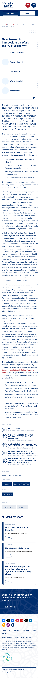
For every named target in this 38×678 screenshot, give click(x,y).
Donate (28, 13)
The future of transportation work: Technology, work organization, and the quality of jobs (18, 570)
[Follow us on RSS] (3, 625)
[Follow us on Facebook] (12, 620)
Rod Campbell (26, 533)
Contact (4, 633)
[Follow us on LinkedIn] (30, 620)
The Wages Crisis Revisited (17, 548)
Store (34, 630)
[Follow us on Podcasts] (8, 625)
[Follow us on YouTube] (21, 620)
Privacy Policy (6, 630)
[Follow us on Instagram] (17, 620)
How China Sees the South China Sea (17, 528)
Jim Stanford (19, 551)
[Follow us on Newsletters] (12, 625)
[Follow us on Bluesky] (3, 620)
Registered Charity (7, 658)
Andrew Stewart (10, 551)
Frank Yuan (9, 533)
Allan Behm (16, 533)
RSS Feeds (26, 630)
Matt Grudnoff (20, 577)
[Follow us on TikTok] (26, 620)
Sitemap (16, 630)
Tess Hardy (28, 551)
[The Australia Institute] (12, 5)
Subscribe (10, 13)
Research (10, 25)
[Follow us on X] (8, 620)
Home (4, 25)
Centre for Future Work (21, 484)
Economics (7, 484)
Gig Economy (8, 494)
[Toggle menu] (33, 5)
